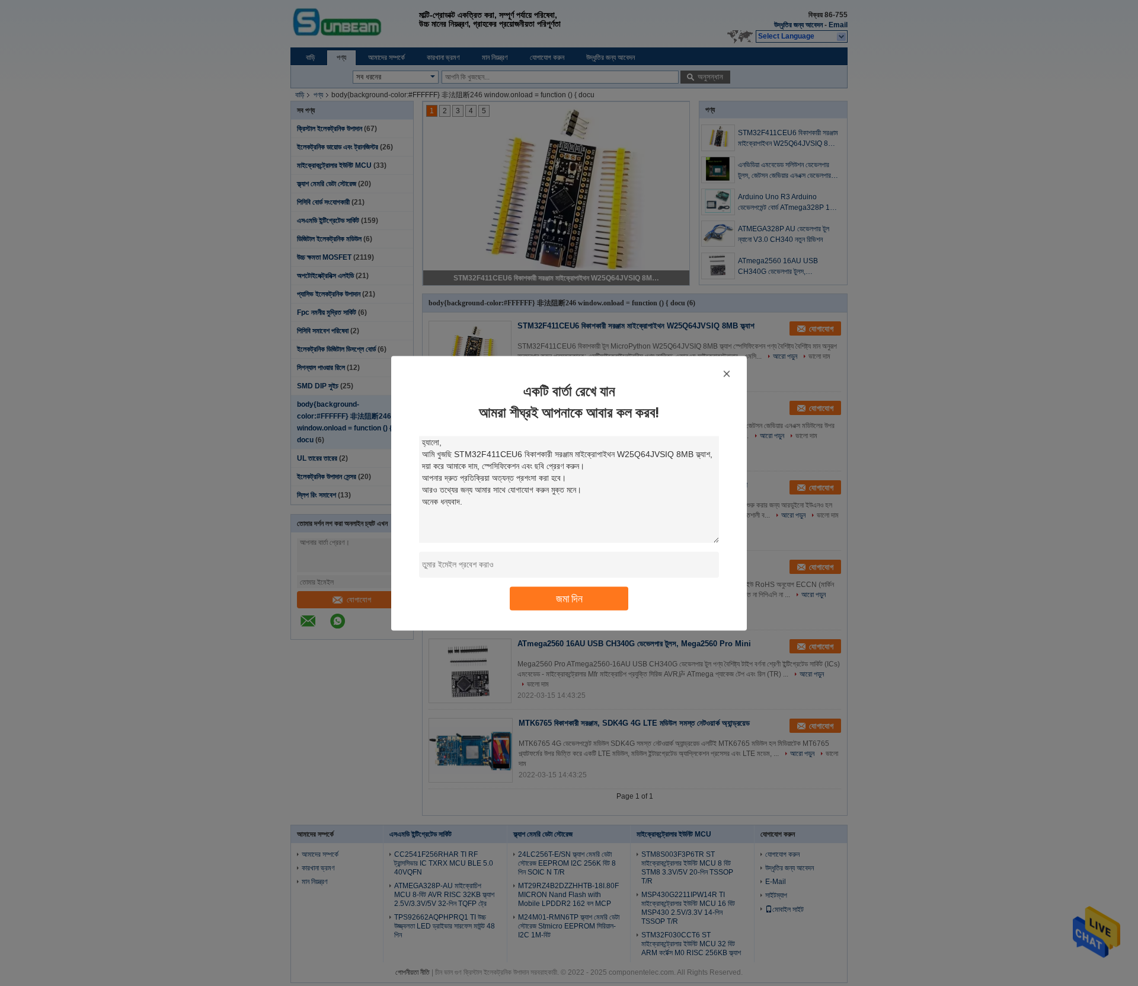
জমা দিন (569, 598)
